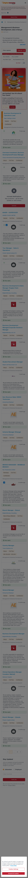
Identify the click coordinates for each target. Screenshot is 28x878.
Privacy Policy (13, 865)
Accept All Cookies (13, 873)
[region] (14, 866)
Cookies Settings (13, 869)
